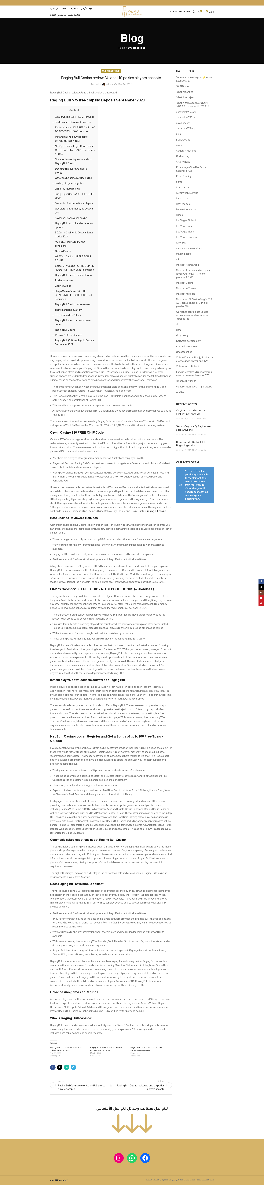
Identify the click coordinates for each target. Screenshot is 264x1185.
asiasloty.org (183, 123)
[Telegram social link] (73, 1067)
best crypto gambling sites (69, 183)
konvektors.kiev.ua (186, 209)
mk (177, 259)
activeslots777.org (186, 117)
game (179, 181)
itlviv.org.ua (182, 198)
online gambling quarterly (68, 309)
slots (179, 330)
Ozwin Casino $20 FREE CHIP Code (74, 116)
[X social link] (59, 1067)
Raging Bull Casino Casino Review (73, 275)
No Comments (199, 418)
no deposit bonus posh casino (71, 218)
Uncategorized (136, 48)
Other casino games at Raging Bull (73, 178)
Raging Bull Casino (65, 329)
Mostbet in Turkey (186, 288)
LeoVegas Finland (186, 220)
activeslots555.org (186, 112)
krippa (179, 215)
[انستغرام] (119, 1158)
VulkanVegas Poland (187, 366)
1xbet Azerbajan (185, 97)
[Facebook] (145, 1158)
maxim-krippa (183, 253)
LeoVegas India (184, 226)
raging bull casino (156, 511)
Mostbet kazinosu (186, 293)
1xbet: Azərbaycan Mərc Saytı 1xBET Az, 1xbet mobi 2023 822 (192, 105)
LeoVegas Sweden (186, 237)
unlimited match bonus (67, 188)
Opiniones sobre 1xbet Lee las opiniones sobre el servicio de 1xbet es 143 (192, 315)
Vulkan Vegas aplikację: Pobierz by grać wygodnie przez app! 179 (194, 359)
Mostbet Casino (184, 282)
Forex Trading (184, 176)
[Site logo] (132, 11)
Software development (188, 341)
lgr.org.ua (181, 242)
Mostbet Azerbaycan (187, 264)
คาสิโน (180, 392)
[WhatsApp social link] (66, 1067)
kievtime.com (183, 204)
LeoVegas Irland (185, 231)
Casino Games (63, 251)
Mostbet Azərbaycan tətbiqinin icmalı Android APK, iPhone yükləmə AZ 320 (193, 274)
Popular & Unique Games (68, 335)
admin (109, 84)
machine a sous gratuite (189, 248)
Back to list (111, 1085)
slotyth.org (182, 335)
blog (178, 134)
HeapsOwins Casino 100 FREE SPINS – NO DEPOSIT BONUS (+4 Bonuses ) (73, 295)
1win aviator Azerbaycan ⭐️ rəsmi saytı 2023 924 (194, 79)
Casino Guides (63, 286)
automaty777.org (185, 128)
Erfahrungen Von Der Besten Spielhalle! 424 (191, 169)
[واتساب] (132, 1158)
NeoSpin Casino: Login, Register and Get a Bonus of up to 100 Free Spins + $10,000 (75, 150)
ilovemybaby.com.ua (187, 193)
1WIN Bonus (182, 86)
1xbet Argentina (184, 92)
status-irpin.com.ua (186, 346)
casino (179, 145)
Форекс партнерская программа (194, 386)
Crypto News (183, 161)
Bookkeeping (183, 139)
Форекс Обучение (186, 381)
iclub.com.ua (182, 187)
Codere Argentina (186, 150)
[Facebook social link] (53, 1067)
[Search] (194, 11)
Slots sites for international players (74, 203)
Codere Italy (183, 156)
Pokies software (64, 280)
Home (122, 48)
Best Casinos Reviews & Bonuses (73, 122)
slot (178, 324)
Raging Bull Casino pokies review (72, 304)
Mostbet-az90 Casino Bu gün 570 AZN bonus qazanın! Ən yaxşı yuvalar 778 (194, 303)
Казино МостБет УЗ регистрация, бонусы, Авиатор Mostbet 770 (194, 374)
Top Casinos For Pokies (68, 315)
